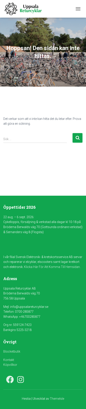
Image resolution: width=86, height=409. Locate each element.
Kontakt (8, 360)
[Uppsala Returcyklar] (25, 8)
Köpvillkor (10, 364)
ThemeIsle (57, 398)
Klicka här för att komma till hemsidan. (52, 267)
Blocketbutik (11, 351)
